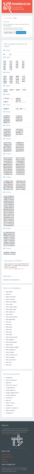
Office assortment (11, 360)
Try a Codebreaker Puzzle (8, 457)
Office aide (9, 324)
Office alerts (9, 334)
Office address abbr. (11, 309)
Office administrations (12, 317)
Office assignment (11, 349)
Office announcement (11, 337)
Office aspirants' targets (12, 347)
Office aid (8, 322)
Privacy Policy (5, 461)
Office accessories (11, 297)
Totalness (8, 405)
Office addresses (10, 312)
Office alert (9, 332)
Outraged (8, 377)
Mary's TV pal (9, 403)
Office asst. (9, 365)
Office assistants (10, 357)
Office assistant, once (11, 355)
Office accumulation (11, 302)
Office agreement (10, 319)
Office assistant (10, 352)
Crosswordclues (8, 18)
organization (20, 269)
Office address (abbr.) (11, 307)
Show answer (21, 32)
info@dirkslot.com (16, 469)
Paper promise (10, 410)
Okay (7, 400)
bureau (6, 269)
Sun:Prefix (8, 398)
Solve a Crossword (6, 454)
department (11, 269)
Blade (7, 382)
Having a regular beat (11, 393)
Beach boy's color (10, 385)
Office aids (8, 329)
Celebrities (8, 413)
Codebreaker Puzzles (7, 433)
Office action (9, 304)
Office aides (9, 327)
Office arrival (9, 344)
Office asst (9, 362)
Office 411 (8, 294)
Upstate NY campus (11, 408)
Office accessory (10, 299)
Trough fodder (10, 387)
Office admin (9, 314)
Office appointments (11, 342)
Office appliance (10, 339)
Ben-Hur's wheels (10, 380)
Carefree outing (10, 395)
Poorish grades (10, 390)
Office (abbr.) (9, 291)
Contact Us (4, 459)
